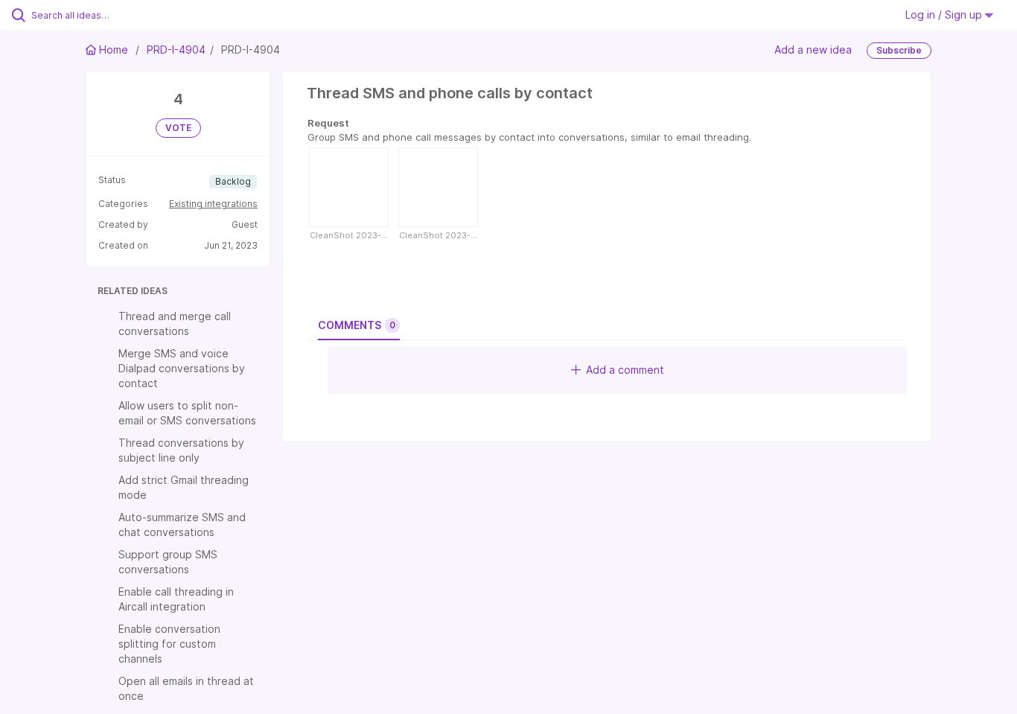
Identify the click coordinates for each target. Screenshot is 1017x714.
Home (113, 49)
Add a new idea (813, 49)
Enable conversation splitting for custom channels (169, 643)
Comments (356, 325)
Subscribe (899, 50)
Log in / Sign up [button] (945, 14)
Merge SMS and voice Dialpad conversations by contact (181, 368)
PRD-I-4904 (176, 49)
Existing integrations (213, 203)
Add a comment (625, 369)
